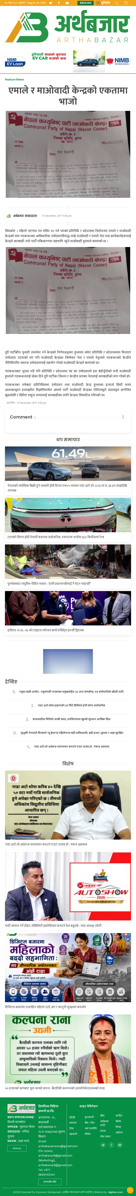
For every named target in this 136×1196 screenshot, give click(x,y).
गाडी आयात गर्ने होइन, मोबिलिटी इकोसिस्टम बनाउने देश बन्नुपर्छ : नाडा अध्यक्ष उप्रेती (53, 926)
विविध (88, 1134)
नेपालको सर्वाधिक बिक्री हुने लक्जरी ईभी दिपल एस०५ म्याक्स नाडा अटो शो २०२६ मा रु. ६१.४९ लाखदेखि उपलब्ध (67, 488)
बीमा (102, 1116)
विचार (118, 1127)
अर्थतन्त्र (119, 1132)
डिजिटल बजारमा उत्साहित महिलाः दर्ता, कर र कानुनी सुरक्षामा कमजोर (45, 1007)
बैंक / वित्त (90, 1123)
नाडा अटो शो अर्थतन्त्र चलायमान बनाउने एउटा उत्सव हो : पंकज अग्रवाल (71, 747)
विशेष (68, 764)
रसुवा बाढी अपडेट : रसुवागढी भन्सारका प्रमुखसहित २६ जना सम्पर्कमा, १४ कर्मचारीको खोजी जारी (71, 692)
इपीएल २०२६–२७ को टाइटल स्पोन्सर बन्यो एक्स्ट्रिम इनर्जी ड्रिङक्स (45, 630)
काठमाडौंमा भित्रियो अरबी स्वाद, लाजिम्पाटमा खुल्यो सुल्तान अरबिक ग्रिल (71, 719)
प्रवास (103, 1131)
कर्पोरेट (119, 1116)
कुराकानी (89, 1117)
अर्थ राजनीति (91, 1128)
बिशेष (118, 1121)
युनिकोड (105, 3)
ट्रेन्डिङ (11, 682)
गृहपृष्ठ (72, 1117)
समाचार (73, 1123)
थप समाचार (68, 440)
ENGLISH (85, 3)
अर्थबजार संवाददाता (25, 216)
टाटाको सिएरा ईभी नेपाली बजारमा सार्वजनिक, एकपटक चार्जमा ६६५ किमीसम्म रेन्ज (55, 537)
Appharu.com (115, 1192)
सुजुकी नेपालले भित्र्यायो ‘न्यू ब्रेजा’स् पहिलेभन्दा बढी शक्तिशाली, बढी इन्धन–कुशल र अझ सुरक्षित (72, 733)
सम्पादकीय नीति (49, 1182)
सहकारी (73, 1134)
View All (17, 1148)
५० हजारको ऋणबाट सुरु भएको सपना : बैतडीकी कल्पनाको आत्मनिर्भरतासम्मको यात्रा (55, 1088)
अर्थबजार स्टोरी (104, 1123)
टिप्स (71, 1128)
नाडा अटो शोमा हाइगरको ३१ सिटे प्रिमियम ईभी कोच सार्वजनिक (71, 706)
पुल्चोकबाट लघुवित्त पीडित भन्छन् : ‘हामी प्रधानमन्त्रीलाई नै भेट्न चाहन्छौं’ (49, 584)
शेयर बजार (105, 1136)
